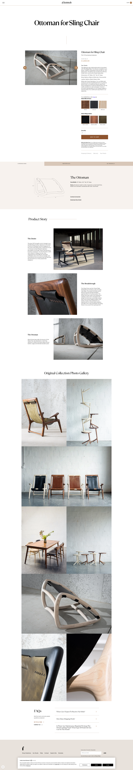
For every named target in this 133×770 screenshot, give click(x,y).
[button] (129, 2)
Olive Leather (102, 124)
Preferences (84, 765)
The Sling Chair (88, 69)
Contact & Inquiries (75, 196)
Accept (107, 765)
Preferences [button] (28, 765)
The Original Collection (91, 55)
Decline (96, 765)
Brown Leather (94, 124)
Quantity (83, 130)
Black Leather (85, 124)
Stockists (60, 753)
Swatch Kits (53, 753)
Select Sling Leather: (86, 113)
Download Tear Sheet (75, 199)
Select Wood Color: (86, 98)
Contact (46, 753)
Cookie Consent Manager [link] (24, 760)
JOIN (105, 753)
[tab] (22, 164)
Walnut (85, 109)
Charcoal (94, 109)
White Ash (103, 109)
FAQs (41, 753)
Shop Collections (26, 753)
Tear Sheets (84, 65)
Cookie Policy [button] (57, 764)
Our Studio (35, 753)
